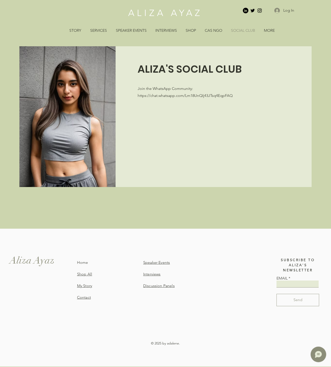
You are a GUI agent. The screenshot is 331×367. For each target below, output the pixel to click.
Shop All (84, 274)
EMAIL (282, 278)
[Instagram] (259, 10)
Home (82, 262)
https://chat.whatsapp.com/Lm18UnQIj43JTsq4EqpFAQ (185, 95)
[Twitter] (252, 10)
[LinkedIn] (245, 10)
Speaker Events (156, 262)
